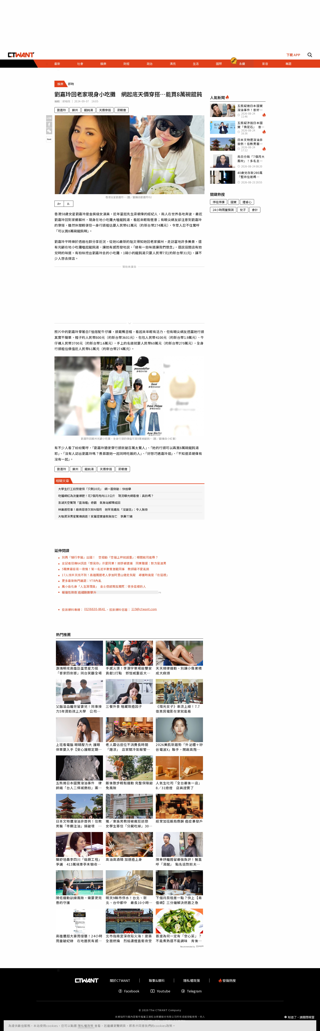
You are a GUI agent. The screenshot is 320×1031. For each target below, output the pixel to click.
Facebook (131, 991)
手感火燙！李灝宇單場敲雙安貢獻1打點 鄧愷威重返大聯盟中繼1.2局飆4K (129, 670)
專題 (288, 63)
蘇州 (75, 110)
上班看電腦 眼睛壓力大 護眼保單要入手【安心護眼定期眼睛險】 (79, 747)
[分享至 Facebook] (49, 125)
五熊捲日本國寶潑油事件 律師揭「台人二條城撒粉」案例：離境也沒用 (79, 785)
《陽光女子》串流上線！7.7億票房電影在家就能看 (178, 709)
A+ (59, 203)
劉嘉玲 (61, 110)
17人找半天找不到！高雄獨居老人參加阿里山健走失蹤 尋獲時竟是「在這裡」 (115, 575)
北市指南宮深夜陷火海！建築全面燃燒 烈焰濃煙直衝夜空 (129, 938)
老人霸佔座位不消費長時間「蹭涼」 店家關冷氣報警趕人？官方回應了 (128, 747)
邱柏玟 (66, 101)
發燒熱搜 (229, 980)
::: (58, 69)
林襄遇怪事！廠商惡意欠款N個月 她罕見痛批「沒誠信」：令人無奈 (103, 509)
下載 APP (293, 55)
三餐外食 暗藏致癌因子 (124, 706)
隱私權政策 (86, 1025)
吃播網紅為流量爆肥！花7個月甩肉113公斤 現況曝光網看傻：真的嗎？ (106, 495)
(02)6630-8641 (95, 609)
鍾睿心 (247, 202)
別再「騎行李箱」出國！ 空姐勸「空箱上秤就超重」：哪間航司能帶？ (110, 557)
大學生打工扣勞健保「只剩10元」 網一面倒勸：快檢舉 (94, 489)
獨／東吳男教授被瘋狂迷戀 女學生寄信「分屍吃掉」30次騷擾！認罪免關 (129, 823)
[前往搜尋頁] (310, 55)
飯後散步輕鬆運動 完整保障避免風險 (129, 785)
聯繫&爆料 (157, 980)
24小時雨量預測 (223, 209)
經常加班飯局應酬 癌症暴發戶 (179, 821)
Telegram (194, 991)
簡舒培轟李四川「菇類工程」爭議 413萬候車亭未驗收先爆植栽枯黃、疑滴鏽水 (79, 862)
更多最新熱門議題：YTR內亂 (81, 580)
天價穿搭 (105, 110)
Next (49, 139)
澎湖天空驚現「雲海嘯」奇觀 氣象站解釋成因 (89, 502)
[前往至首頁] (21, 54)
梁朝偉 (121, 110)
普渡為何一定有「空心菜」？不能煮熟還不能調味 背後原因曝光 (179, 938)
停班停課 (218, 202)
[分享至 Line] (49, 118)
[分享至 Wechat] (49, 131)
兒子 (243, 209)
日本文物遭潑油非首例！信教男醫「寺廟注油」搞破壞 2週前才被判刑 (79, 823)
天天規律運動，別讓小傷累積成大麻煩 (179, 670)
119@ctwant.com (144, 609)
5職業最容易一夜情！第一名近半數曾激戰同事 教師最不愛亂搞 (105, 569)
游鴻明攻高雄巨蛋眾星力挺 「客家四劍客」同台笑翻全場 (79, 670)
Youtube (163, 991)
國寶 (233, 202)
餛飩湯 (88, 110)
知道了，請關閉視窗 (301, 1017)
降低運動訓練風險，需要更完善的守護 (79, 900)
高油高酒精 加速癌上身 (124, 859)
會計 (255, 209)
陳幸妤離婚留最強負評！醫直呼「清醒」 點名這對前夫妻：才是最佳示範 (179, 862)
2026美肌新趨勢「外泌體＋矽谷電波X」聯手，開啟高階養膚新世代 (179, 747)
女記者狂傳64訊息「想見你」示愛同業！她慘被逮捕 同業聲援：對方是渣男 (114, 563)
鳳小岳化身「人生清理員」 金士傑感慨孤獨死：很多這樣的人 (104, 586)
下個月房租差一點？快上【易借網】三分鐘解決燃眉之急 (179, 900)
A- (68, 203)
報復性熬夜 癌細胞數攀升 (79, 592)
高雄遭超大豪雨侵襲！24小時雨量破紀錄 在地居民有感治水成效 (79, 938)
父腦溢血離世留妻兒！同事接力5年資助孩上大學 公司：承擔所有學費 (79, 709)
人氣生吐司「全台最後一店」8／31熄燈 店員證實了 (179, 785)
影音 (265, 63)
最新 (57, 63)
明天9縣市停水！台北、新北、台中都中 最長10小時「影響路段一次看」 (127, 900)
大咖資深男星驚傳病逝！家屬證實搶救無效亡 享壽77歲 (95, 516)
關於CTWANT (120, 980)
